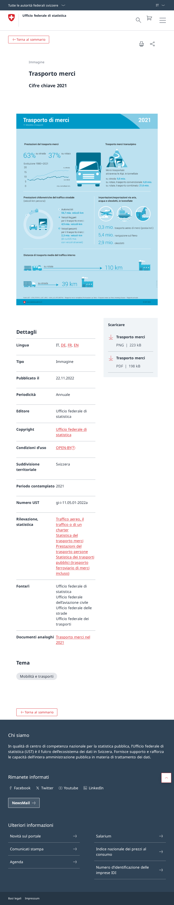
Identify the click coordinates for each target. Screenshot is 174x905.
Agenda (16, 861)
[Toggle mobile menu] (162, 20)
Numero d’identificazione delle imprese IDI (122, 870)
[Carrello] (149, 18)
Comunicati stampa (27, 848)
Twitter (47, 787)
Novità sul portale (25, 836)
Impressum (32, 898)
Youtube (71, 787)
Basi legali (14, 898)
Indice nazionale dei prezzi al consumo (121, 851)
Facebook (22, 787)
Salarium (103, 836)
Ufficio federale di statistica (44, 15)
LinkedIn (96, 787)
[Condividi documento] (152, 44)
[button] (166, 778)
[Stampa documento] (141, 44)
